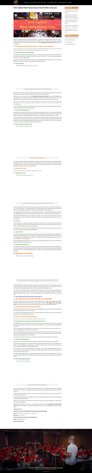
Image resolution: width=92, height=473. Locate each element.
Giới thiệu (33, 2)
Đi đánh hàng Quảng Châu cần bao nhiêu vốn (32, 296)
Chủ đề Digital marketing (70, 44)
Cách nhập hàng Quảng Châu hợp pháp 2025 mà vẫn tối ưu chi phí (71, 22)
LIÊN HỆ (70, 2)
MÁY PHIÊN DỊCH (63, 2)
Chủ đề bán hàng (68, 42)
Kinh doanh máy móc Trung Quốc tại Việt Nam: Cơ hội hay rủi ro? (71, 31)
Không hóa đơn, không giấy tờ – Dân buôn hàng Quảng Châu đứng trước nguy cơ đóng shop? (71, 16)
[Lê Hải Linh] (18, 2)
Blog (38, 2)
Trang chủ (27, 2)
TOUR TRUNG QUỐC (52, 2)
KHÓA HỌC (43, 2)
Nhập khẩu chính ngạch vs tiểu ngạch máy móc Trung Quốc (71, 26)
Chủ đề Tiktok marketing (70, 39)
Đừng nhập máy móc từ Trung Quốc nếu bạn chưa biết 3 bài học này (71, 11)
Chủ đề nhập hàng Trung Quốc (71, 37)
